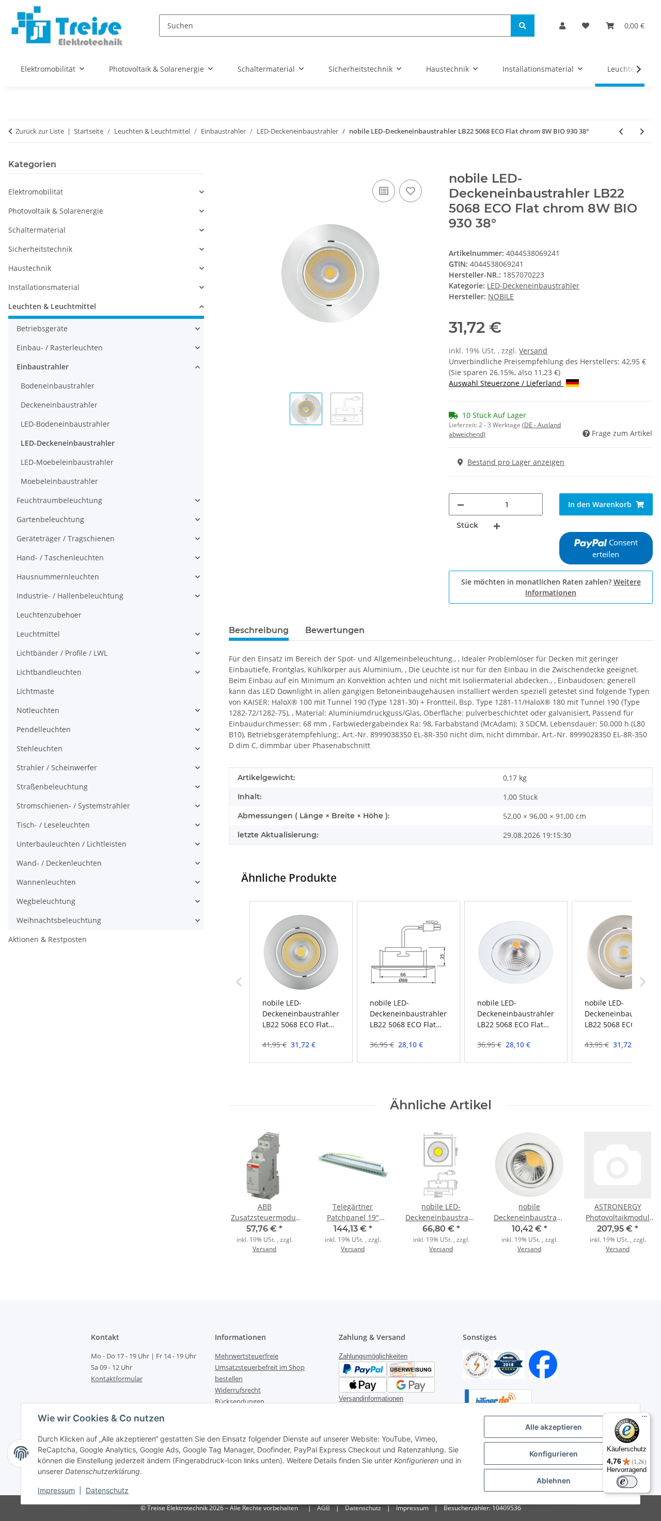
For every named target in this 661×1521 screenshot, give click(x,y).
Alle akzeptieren (553, 1426)
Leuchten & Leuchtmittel (52, 306)
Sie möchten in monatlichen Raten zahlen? (551, 587)
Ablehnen (554, 1480)
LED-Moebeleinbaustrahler (67, 462)
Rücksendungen (239, 1401)
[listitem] (301, 982)
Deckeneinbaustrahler (59, 405)
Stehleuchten (39, 748)
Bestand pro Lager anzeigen (515, 462)
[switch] (627, 1482)
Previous (245, 1194)
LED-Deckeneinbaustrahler (533, 285)
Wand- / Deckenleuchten (59, 863)
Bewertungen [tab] (335, 630)
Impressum (56, 1490)
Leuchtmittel (38, 634)
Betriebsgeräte (42, 328)
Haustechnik (29, 268)
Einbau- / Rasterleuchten (60, 347)
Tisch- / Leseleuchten (53, 825)
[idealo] (509, 1363)
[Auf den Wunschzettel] (410, 191)
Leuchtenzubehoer (49, 615)
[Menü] (644, 1419)
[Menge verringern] (460, 504)
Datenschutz (107, 1490)
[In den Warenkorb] (237, 165)
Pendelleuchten (44, 729)
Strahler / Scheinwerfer (57, 767)
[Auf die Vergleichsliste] (383, 191)
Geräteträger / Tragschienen (66, 538)
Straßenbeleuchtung (52, 786)
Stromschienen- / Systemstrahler (73, 806)
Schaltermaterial (37, 230)
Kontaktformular (117, 1378)
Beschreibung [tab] (259, 630)
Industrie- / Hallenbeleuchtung (70, 596)
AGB (323, 1507)
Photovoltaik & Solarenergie (55, 211)
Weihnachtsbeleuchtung (59, 920)
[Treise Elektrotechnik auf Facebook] (543, 1363)
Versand (533, 350)
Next (635, 1194)
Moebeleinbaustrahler (59, 481)
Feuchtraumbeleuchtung (59, 500)
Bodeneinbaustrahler (58, 386)
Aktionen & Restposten (47, 939)
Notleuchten (38, 710)
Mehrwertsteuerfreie (246, 1356)
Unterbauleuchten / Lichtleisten (72, 844)
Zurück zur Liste (39, 131)
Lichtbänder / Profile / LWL (62, 653)
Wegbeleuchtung (46, 901)
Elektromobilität (35, 192)
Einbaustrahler (43, 366)
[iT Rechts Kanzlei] (477, 1363)
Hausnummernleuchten (58, 576)
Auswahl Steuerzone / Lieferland (506, 383)
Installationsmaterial (44, 287)
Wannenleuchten (46, 882)
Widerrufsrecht (238, 1390)
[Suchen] (522, 25)
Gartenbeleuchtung (50, 519)
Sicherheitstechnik (40, 249)
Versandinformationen (371, 1398)
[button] (562, 25)
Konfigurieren (553, 1453)
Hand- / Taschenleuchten (60, 557)
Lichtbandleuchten (49, 672)
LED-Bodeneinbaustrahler (65, 424)
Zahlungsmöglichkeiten (373, 1356)
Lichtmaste (35, 691)
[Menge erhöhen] (496, 525)
